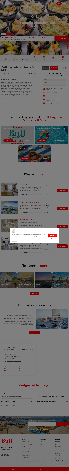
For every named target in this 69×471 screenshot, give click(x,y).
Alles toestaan (53, 235)
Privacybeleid (14, 241)
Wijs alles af (53, 238)
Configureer (53, 232)
